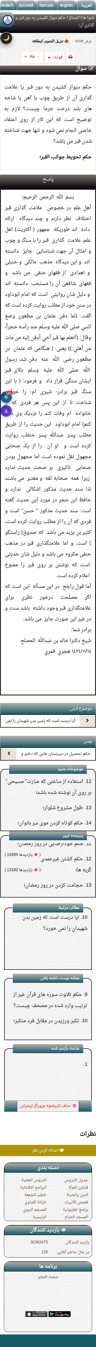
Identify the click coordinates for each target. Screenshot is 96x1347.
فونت (57, 57)
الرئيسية (39, 1217)
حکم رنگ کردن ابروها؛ (60, 819)
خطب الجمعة (35, 1195)
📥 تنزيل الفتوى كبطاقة (50, 41)
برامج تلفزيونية (75, 1209)
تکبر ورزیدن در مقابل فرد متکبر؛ (46, 1005)
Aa (32, 56)
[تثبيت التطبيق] (6, 411)
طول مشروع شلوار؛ (63, 788)
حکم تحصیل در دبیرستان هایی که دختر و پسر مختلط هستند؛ (56, 758)
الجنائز (74, 18)
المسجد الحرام (76, 1217)
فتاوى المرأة (78, 1187)
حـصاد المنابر (48, 1277)
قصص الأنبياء (76, 1202)
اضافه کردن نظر (45, 1150)
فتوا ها (88, 18)
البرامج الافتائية (33, 1187)
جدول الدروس (76, 1180)
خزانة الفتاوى (35, 1202)
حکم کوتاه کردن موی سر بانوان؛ (50, 804)
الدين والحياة (77, 1195)
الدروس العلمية (33, 1180)
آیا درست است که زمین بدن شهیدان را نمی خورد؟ (40, 725)
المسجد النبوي (34, 1209)
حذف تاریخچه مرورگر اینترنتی (45, 1106)
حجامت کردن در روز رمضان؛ (53, 866)
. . (6, 1340)
